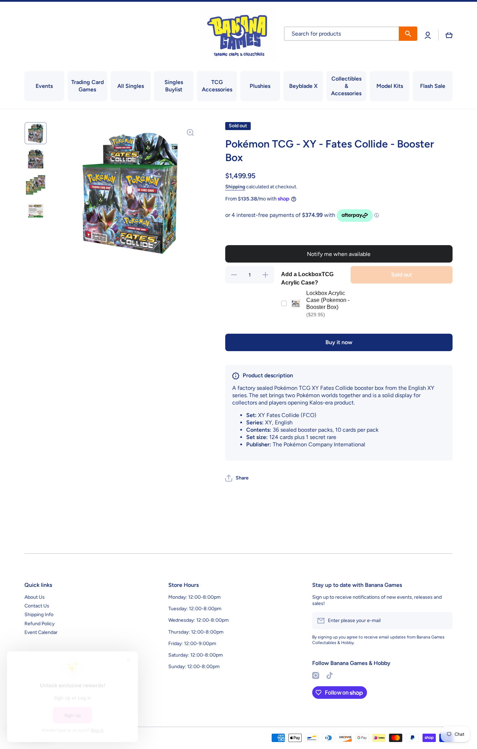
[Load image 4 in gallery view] (35, 210)
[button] (449, 35)
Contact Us (36, 606)
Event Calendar (41, 632)
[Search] (408, 34)
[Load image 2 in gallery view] (35, 159)
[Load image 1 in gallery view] (35, 133)
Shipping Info (38, 615)
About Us (34, 597)
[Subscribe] (444, 620)
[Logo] (238, 35)
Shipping (235, 187)
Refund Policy (39, 624)
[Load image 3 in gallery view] (35, 185)
